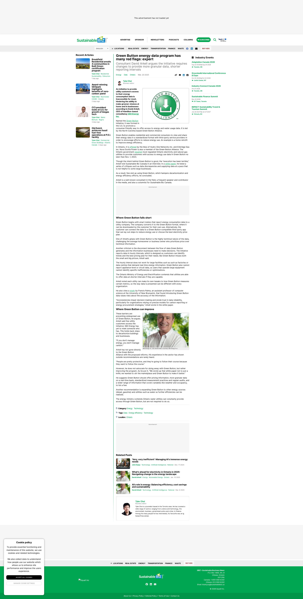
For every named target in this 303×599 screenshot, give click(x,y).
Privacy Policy (138, 596)
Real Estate (133, 48)
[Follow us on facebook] (188, 48)
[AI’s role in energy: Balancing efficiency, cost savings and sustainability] (123, 488)
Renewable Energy (156, 477)
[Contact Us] (197, 48)
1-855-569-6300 (217, 580)
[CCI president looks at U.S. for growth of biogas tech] (83, 111)
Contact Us (175, 596)
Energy (144, 48)
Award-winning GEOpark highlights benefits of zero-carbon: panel (100, 89)
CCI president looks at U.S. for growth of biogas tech (100, 110)
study (132, 290)
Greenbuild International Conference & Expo (209, 74)
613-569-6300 (218, 582)
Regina (101, 120)
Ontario (101, 99)
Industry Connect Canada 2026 (206, 86)
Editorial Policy (151, 596)
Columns (188, 40)
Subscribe (204, 40)
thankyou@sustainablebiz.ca (213, 584)
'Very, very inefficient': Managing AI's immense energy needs (160, 460)
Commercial (105, 140)
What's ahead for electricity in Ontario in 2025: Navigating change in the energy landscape (156, 473)
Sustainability (96, 76)
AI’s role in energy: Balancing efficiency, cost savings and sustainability (159, 485)
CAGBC (94, 99)
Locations (119, 48)
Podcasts (174, 40)
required (138, 152)
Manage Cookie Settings (24, 583)
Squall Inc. (220, 589)
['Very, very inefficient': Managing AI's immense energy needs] (123, 463)
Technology (138, 408)
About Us (127, 596)
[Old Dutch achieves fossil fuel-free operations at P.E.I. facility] (83, 132)
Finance (171, 48)
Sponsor (139, 40)
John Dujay (136, 465)
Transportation (158, 48)
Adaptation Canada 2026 (203, 62)
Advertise (125, 40)
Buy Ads (205, 48)
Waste (181, 48)
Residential (105, 74)
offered (133, 147)
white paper (170, 164)
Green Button (132, 121)
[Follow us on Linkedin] (193, 48)
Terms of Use (164, 596)
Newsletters (157, 40)
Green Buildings (97, 142)
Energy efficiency (135, 413)
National (170, 465)
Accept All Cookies (24, 577)
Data (125, 75)
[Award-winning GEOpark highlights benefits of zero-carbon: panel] (83, 88)
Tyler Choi (96, 74)
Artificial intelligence (158, 465)
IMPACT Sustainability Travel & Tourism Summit (206, 108)
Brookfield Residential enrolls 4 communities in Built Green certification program (101, 65)
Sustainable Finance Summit (205, 96)
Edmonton (106, 76)
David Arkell (136, 477)
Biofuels (95, 120)
